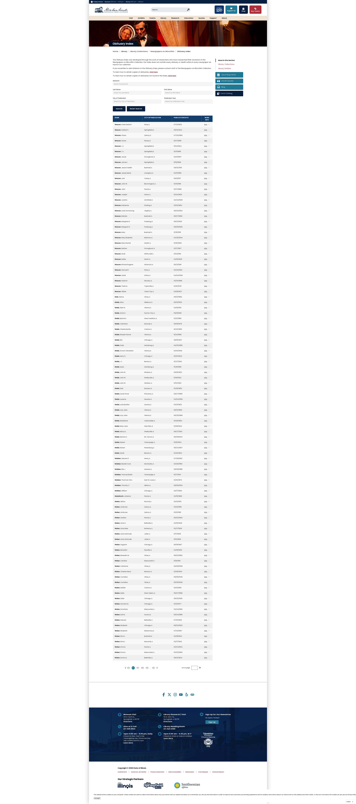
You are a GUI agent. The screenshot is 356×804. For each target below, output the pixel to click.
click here (154, 72)
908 (142, 668)
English (348, 802)
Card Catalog (226, 93)
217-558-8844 (129, 729)
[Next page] (157, 668)
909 (147, 668)
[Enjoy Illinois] (125, 785)
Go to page (186, 668)
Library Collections (139, 51)
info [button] (205, 124)
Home (115, 51)
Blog (223, 87)
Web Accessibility (174, 772)
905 (128, 668)
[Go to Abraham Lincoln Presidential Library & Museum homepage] (111, 9)
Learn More (128, 743)
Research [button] (175, 18)
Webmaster (189, 772)
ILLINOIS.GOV (122, 772)
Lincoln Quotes (227, 81)
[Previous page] (125, 668)
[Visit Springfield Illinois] (153, 785)
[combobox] (349, 801)
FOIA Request (203, 772)
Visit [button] (131, 18)
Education (188, 18)
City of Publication (119, 98)
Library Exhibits (224, 68)
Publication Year (170, 98)
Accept (97, 798)
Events (152, 18)
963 (153, 668)
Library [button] (163, 18)
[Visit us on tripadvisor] (192, 694)
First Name (168, 89)
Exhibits (141, 18)
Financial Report (218, 772)
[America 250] (219, 9)
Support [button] (213, 18)
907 (138, 668)
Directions (127, 721)
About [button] (224, 18)
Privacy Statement (157, 772)
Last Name (117, 89)
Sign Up (212, 722)
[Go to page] (200, 667)
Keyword (116, 81)
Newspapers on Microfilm (162, 51)
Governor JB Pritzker (138, 772)
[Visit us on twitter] (169, 694)
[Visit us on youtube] (181, 694)
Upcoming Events (228, 75)
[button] (349, 797)
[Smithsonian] (187, 785)
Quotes (201, 18)
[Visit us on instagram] (175, 694)
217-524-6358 (169, 729)
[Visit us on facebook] (163, 694)
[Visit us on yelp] (186, 694)
